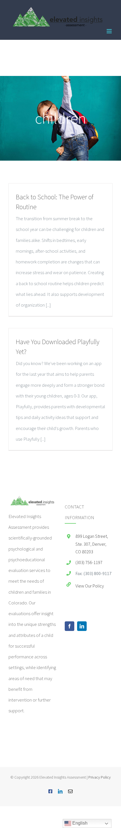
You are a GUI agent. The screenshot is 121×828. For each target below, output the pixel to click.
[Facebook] (69, 626)
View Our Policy (89, 586)
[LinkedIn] (82, 626)
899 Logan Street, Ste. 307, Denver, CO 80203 (91, 543)
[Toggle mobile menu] (110, 31)
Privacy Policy (99, 777)
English (79, 823)
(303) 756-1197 (88, 562)
